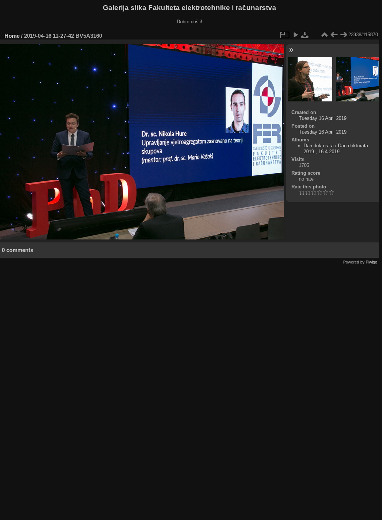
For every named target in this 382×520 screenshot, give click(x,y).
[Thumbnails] (324, 35)
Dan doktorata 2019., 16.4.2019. (336, 148)
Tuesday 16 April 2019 (322, 118)
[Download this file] (305, 35)
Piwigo (371, 262)
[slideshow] (295, 35)
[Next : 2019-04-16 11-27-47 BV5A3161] (343, 35)
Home (12, 36)
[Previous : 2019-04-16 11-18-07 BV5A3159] (334, 35)
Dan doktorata (319, 145)
